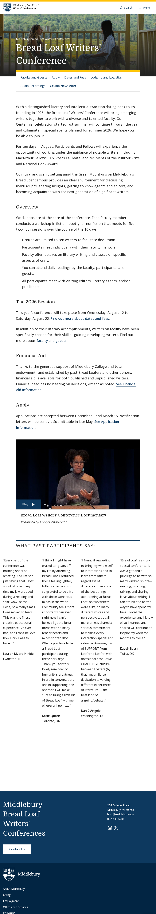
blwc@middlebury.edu (120, 814)
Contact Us (17, 849)
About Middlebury (14, 889)
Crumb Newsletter (63, 86)
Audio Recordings (33, 86)
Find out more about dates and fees (80, 318)
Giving (6, 895)
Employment (11, 901)
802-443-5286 (115, 819)
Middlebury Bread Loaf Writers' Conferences (43, 39)
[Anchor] (41, 206)
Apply (56, 77)
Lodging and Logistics (106, 77)
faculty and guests (52, 340)
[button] (126, 7)
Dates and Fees (75, 77)
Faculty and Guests (34, 77)
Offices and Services (15, 907)
